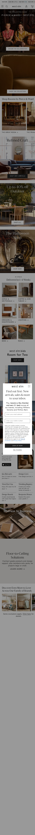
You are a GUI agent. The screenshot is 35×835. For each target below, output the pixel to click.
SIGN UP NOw (17, 445)
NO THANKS (17, 450)
